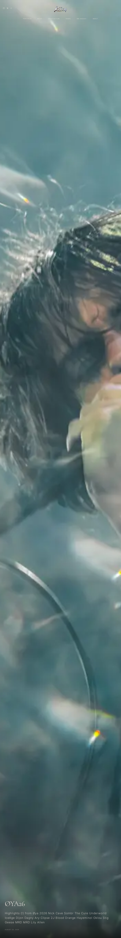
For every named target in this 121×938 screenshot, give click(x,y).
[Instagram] (4, 8)
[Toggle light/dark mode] (11, 8)
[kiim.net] (60, 8)
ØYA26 (15, 903)
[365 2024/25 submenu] (86, 18)
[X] (7, 8)
